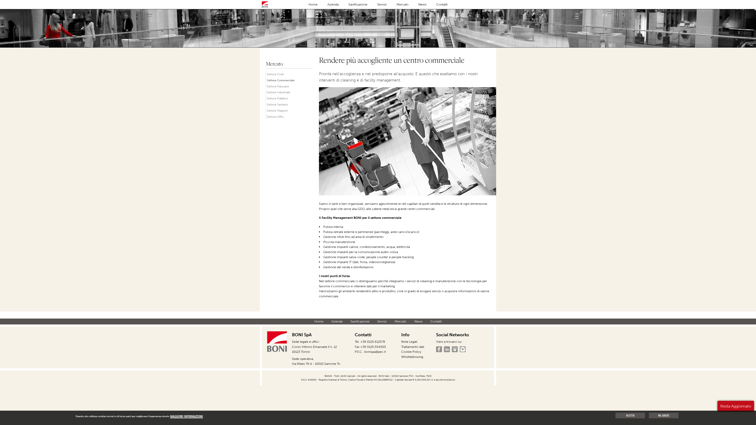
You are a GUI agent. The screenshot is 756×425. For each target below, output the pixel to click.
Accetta (630, 415)
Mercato (403, 4)
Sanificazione (357, 4)
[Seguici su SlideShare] (455, 349)
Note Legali (409, 342)
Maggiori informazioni (186, 416)
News (422, 4)
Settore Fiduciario (278, 86)
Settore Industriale (278, 92)
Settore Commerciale (281, 80)
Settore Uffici (275, 116)
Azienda (333, 4)
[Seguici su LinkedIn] (447, 349)
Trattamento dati (412, 347)
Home (313, 4)
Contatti (442, 4)
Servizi (382, 4)
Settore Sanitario (277, 104)
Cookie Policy (411, 352)
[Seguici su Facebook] (439, 349)
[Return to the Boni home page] (265, 5)
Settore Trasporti (277, 110)
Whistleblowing (412, 357)
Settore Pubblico (277, 98)
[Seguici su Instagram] (463, 349)
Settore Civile (275, 74)
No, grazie (663, 415)
